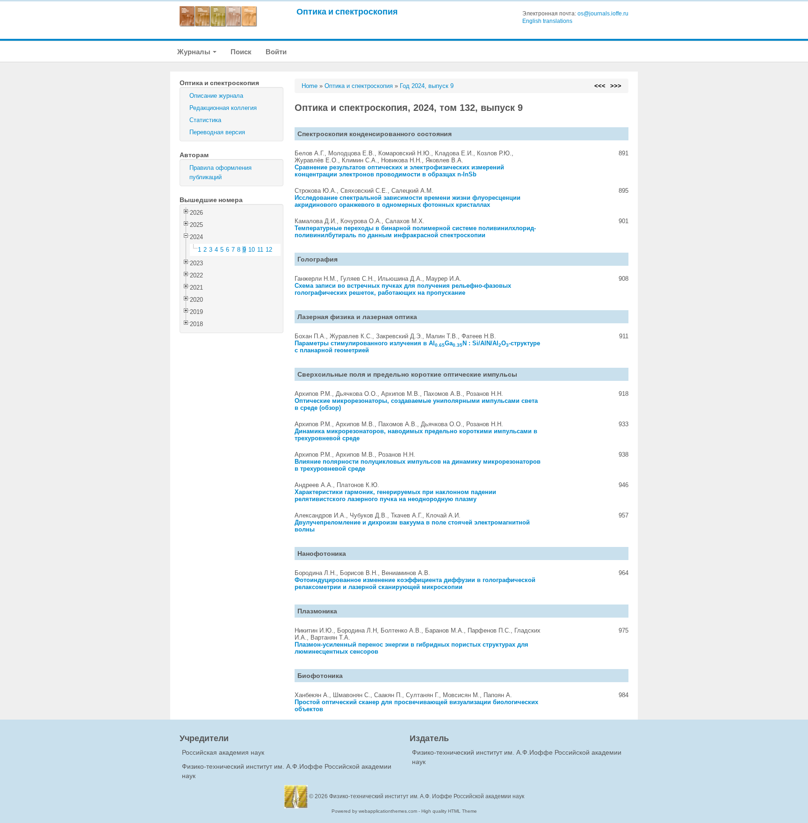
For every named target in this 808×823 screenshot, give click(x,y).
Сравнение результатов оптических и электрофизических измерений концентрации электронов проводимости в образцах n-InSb (399, 171)
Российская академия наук (223, 752)
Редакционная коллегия (223, 107)
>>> (615, 85)
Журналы (194, 51)
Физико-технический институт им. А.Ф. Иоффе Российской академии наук (426, 796)
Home (309, 85)
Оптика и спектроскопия (347, 11)
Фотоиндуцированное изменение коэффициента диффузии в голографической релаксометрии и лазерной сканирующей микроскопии (415, 583)
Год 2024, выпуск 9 (427, 85)
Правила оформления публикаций (220, 172)
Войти (276, 51)
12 (269, 249)
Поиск (241, 51)
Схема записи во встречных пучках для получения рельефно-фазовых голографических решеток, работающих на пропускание (403, 289)
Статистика (205, 120)
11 (260, 249)
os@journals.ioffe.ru (602, 13)
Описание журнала (216, 95)
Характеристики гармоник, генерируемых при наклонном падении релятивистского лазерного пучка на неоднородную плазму (395, 495)
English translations (547, 21)
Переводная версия (217, 132)
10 (251, 249)
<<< (600, 85)
